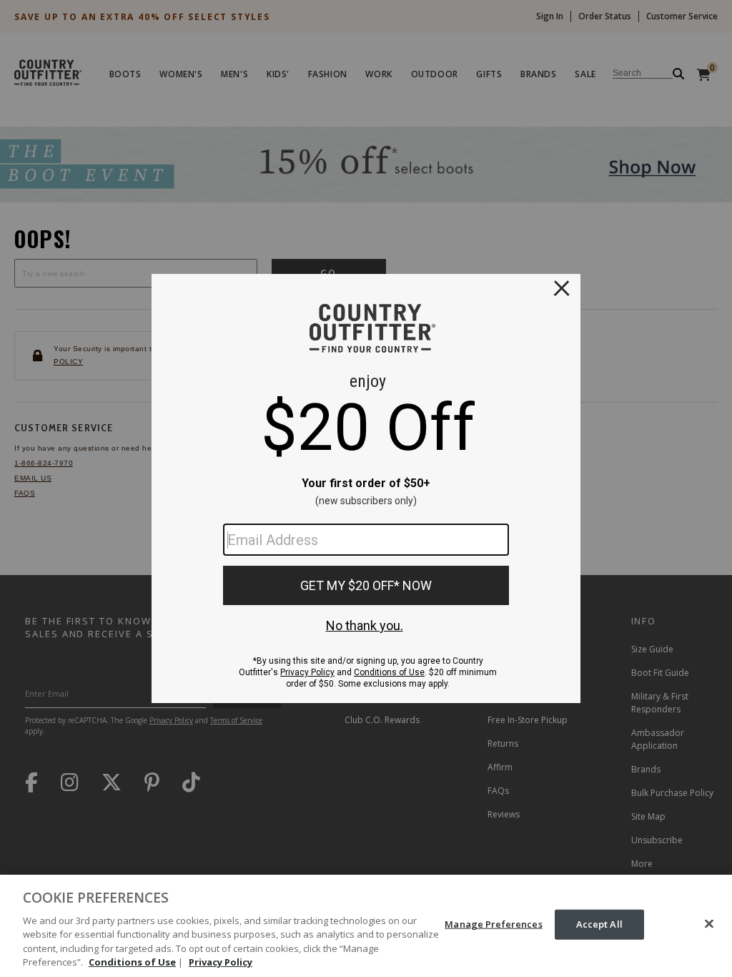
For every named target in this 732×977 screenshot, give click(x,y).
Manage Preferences (493, 924)
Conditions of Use (132, 962)
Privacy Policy (220, 962)
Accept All (599, 924)
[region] (366, 926)
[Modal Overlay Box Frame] (366, 488)
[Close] (709, 924)
